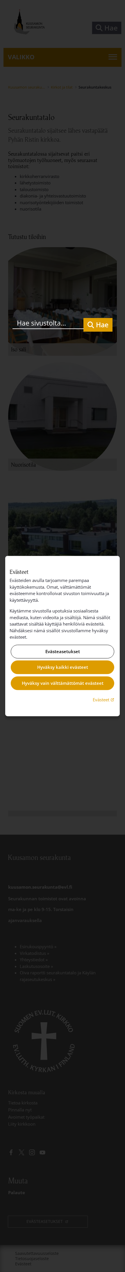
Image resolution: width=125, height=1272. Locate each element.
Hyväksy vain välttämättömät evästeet (62, 683)
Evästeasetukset (62, 651)
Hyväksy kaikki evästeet (62, 667)
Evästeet (104, 699)
